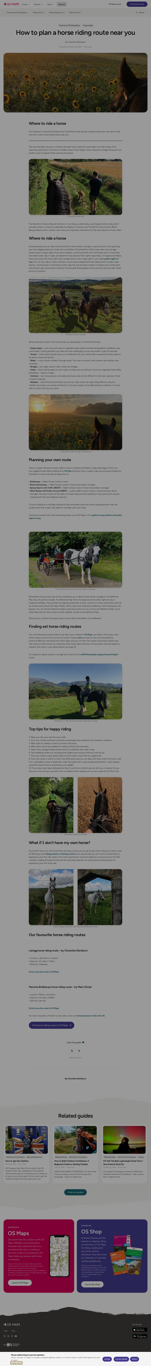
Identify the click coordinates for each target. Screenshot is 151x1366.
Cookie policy (16, 1363)
